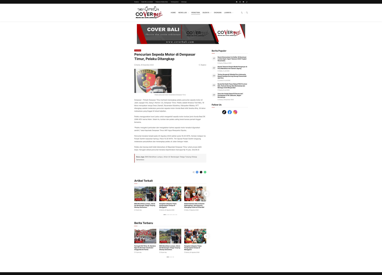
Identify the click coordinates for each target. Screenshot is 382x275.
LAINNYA (227, 13)
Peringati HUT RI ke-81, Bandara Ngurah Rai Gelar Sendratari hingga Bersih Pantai (145, 247)
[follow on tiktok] (247, 2)
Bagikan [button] (203, 65)
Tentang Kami (175, 2)
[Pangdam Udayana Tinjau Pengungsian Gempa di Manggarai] (170, 200)
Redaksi (136, 2)
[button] (242, 13)
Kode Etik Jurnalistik (147, 2)
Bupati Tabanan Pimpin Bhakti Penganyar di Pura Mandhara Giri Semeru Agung (232, 67)
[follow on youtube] (243, 2)
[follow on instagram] (240, 2)
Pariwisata (139, 241)
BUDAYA (206, 13)
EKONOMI (217, 13)
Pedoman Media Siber (162, 2)
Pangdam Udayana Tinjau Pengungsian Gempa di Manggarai (168, 205)
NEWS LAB (182, 13)
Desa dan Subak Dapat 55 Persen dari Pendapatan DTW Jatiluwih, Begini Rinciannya (230, 95)
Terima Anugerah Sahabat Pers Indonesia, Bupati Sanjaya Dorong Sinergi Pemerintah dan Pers (232, 76)
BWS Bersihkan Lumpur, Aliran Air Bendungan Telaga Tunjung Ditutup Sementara (144, 205)
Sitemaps (184, 2)
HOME (173, 13)
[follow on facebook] (237, 2)
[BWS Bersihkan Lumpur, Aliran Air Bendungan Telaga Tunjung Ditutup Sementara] (145, 200)
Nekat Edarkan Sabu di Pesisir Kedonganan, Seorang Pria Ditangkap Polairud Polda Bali (194, 205)
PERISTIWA (195, 13)
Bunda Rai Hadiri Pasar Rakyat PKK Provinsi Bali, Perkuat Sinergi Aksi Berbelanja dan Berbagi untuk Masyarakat (232, 85)
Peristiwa (137, 50)
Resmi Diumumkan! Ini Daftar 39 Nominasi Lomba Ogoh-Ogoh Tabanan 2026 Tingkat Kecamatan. (232, 58)
